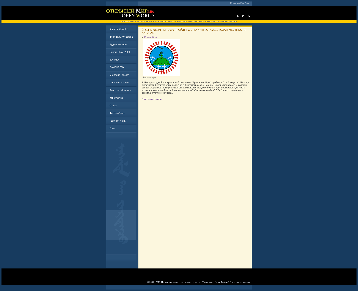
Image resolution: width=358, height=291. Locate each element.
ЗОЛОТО (114, 59)
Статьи (113, 105)
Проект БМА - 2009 (120, 52)
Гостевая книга (117, 121)
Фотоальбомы (117, 113)
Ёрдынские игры (118, 44)
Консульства (116, 98)
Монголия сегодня (119, 82)
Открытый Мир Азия (239, 3)
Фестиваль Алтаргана (121, 37)
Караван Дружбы (119, 29)
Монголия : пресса (119, 75)
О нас (113, 128)
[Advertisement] (122, 199)
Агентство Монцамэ (120, 90)
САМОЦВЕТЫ (117, 67)
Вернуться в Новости (152, 99)
